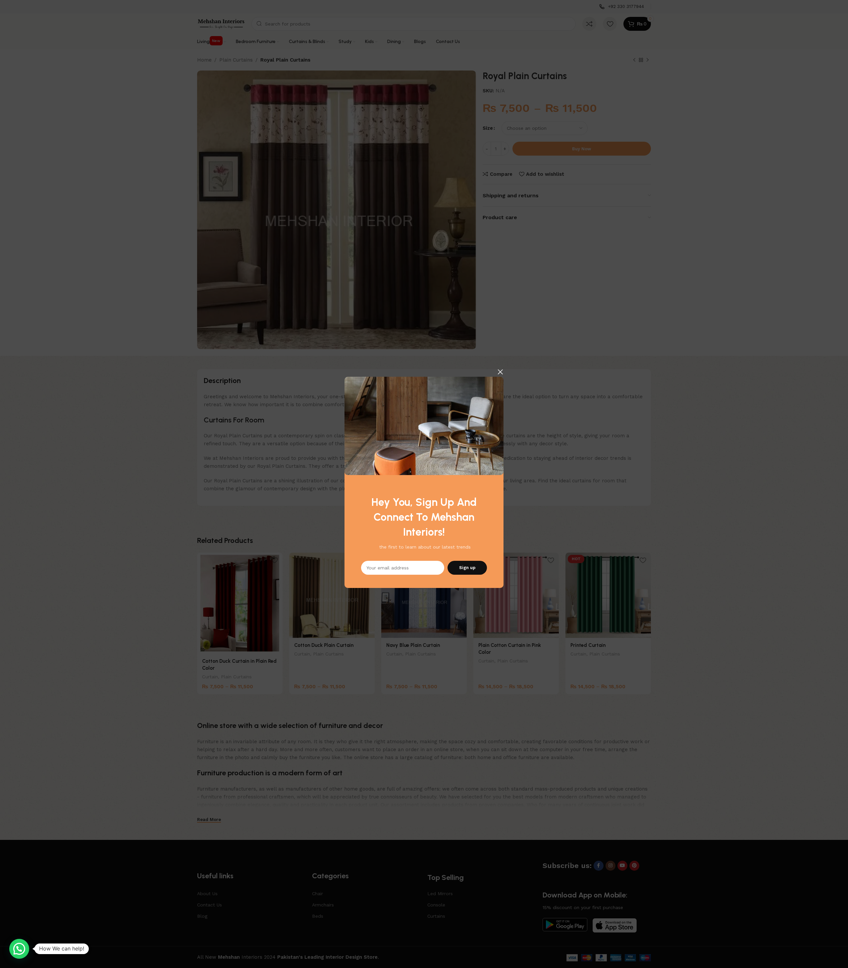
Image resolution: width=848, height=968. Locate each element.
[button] (19, 949)
